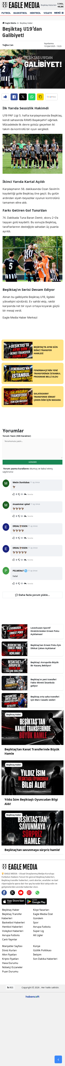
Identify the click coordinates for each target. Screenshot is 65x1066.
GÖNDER (33, 462)
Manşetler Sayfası (12, 946)
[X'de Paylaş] (23, 96)
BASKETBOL (20, 12)
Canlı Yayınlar (9, 939)
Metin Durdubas (21, 482)
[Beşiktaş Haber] (32, 727)
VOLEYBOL (50, 12)
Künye (36, 946)
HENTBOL (35, 12)
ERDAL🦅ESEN (20, 526)
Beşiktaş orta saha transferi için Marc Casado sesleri (45, 698)
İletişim (37, 954)
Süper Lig (38, 931)
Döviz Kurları (9, 950)
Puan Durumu (10, 971)
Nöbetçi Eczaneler (12, 967)
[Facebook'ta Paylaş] (14, 96)
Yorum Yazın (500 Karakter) (17, 435)
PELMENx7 (18, 570)
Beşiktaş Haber (26, 23)
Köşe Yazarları (41, 909)
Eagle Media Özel (43, 914)
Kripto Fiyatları (10, 958)
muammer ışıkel (21, 504)
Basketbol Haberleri (13, 922)
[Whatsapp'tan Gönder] (31, 96)
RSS (11, 987)
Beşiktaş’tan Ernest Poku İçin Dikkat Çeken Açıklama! (46, 647)
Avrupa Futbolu (11, 935)
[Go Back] (58, 1059)
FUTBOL (6, 12)
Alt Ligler (38, 935)
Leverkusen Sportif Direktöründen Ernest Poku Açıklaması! (45, 631)
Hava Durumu (10, 963)
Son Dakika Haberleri (45, 958)
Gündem (38, 918)
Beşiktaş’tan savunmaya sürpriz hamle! (32, 850)
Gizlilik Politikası (42, 950)
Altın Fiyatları (9, 954)
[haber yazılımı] (32, 996)
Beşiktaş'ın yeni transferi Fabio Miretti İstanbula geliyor (43, 682)
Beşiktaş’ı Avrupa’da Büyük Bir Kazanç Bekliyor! (45, 664)
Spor (36, 922)
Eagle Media (10, 23)
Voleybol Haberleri (12, 931)
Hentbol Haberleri (12, 926)
